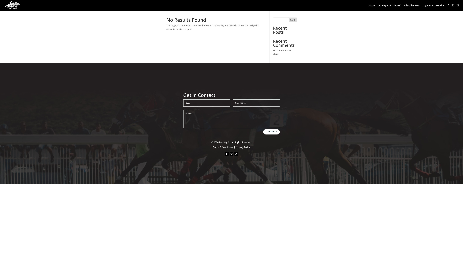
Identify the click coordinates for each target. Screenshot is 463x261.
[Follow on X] (236, 154)
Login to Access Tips (433, 5)
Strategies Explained (390, 5)
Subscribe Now (411, 5)
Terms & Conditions (223, 147)
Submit (271, 132)
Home (372, 5)
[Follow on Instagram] (231, 154)
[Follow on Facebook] (227, 154)
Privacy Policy (243, 147)
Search (292, 20)
